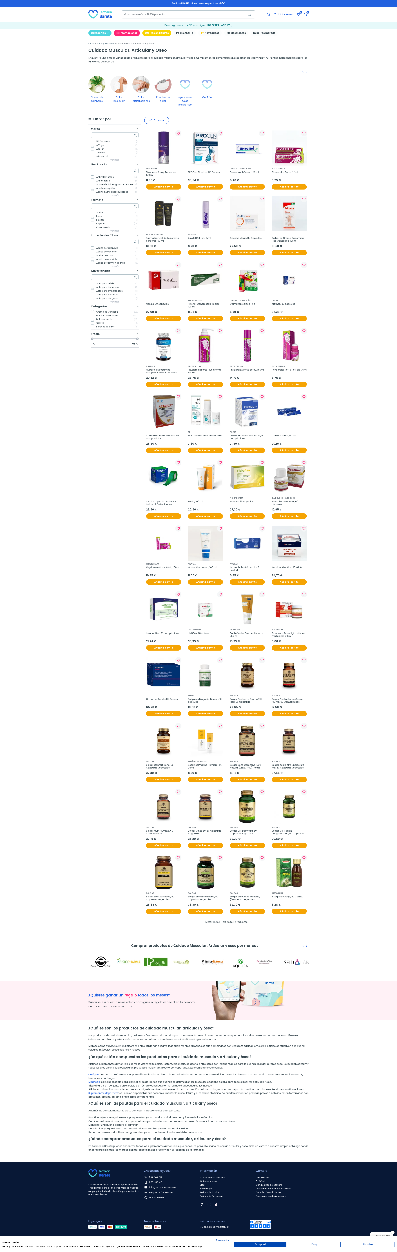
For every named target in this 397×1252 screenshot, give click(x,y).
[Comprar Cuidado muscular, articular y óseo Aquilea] (240, 962)
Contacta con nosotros (212, 1177)
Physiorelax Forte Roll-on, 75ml (289, 369)
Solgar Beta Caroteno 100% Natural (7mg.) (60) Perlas (246, 766)
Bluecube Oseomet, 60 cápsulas (285, 503)
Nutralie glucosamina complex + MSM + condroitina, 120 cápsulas (163, 371)
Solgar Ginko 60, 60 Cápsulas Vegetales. (205, 832)
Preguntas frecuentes (161, 1192)
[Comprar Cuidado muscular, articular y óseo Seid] (296, 962)
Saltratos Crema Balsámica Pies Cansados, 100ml (288, 239)
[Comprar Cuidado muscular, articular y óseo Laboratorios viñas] (268, 962)
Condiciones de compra (269, 1184)
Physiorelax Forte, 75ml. (285, 172)
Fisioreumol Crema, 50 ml (244, 172)
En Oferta (261, 1181)
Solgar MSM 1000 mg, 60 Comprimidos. (160, 832)
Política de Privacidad (211, 1196)
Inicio (91, 43)
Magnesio (94, 1082)
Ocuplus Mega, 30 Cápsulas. (246, 238)
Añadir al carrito (163, 186)
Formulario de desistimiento (271, 1196)
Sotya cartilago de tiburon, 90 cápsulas (205, 700)
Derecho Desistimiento (268, 1192)
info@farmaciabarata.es (162, 1187)
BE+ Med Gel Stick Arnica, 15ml (205, 435)
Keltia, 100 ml (195, 501)
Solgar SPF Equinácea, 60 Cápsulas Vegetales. (160, 898)
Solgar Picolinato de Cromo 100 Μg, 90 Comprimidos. (288, 700)
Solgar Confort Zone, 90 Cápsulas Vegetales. (160, 766)
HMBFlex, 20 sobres (198, 633)
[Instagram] (209, 1204)
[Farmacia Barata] (100, 14)
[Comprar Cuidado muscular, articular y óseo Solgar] (100, 962)
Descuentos (262, 1177)
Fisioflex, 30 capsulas (242, 501)
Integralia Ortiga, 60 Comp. (287, 896)
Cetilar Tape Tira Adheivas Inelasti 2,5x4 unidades (161, 503)
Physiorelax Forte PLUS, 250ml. (163, 567)
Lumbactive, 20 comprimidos (162, 633)
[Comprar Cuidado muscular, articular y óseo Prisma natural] (212, 962)
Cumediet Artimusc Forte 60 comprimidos (162, 437)
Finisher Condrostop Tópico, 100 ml (204, 305)
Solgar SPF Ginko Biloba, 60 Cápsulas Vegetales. (203, 898)
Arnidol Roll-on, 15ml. (199, 238)
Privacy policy (222, 1240)
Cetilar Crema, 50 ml (284, 435)
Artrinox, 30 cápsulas (283, 304)
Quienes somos (208, 1181)
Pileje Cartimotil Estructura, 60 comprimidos (247, 437)
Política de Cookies (210, 1192)
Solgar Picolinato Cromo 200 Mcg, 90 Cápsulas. (246, 700)
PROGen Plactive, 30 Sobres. (204, 172)
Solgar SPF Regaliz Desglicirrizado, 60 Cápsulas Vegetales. (288, 832)
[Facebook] (202, 1204)
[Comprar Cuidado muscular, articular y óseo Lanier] (156, 962)
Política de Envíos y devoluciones (274, 1188)
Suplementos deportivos (103, 1093)
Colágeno (94, 1074)
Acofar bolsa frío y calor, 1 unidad (245, 569)
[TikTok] (216, 1204)
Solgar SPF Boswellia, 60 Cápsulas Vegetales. (243, 832)
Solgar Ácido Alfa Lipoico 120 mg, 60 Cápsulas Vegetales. (288, 766)
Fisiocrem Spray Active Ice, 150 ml (161, 173)
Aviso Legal (206, 1188)
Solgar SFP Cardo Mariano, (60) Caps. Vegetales (245, 898)
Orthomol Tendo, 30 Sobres (162, 699)
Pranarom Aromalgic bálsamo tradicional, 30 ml (289, 634)
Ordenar (159, 120)
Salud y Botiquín (105, 43)
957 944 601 (155, 1177)
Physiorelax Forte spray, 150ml (247, 369)
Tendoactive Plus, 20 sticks (287, 567)
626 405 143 (155, 1182)
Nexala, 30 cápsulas (157, 304)
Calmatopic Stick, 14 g (242, 304)
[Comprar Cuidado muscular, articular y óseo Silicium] (184, 962)
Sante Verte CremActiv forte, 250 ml (247, 634)
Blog (202, 1184)
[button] (305, 14)
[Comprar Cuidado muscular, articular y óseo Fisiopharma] (128, 962)
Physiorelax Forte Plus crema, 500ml (205, 371)
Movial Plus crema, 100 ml (202, 567)
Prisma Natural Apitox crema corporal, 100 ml (163, 239)
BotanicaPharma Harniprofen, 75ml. (205, 766)
